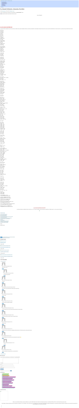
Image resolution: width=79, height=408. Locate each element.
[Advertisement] (39, 21)
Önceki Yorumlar (3, 261)
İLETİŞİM (3, 5)
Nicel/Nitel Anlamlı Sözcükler (4, 222)
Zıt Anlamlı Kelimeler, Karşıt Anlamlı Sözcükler (6, 216)
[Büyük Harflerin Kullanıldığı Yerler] (5, 245)
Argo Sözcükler (2, 220)
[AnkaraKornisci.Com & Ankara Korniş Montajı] (8, 387)
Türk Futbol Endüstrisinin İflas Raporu (7, 379)
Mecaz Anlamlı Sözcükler (3, 215)
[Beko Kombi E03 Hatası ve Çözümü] (7, 385)
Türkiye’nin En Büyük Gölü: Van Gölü (7, 383)
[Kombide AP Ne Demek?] (5, 375)
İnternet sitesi (2, 367)
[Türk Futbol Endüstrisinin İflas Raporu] (7, 378)
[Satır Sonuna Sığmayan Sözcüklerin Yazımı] (6, 254)
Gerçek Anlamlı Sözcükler (3, 214)
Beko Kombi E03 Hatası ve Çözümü (7, 386)
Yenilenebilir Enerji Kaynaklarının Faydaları (7, 380)
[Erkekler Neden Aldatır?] (5, 384)
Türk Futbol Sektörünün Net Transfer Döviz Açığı (8, 377)
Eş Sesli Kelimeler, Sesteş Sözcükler (5, 218)
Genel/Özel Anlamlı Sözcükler (4, 221)
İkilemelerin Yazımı (3, 242)
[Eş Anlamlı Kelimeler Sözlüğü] (39, 210)
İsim (1, 364)
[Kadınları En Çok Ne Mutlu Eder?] (7, 381)
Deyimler (1, 219)
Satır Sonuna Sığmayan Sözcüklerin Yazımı (6, 256)
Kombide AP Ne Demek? (5, 376)
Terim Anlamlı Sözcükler (3, 217)
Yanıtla (3, 289)
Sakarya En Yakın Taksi (5, 374)
